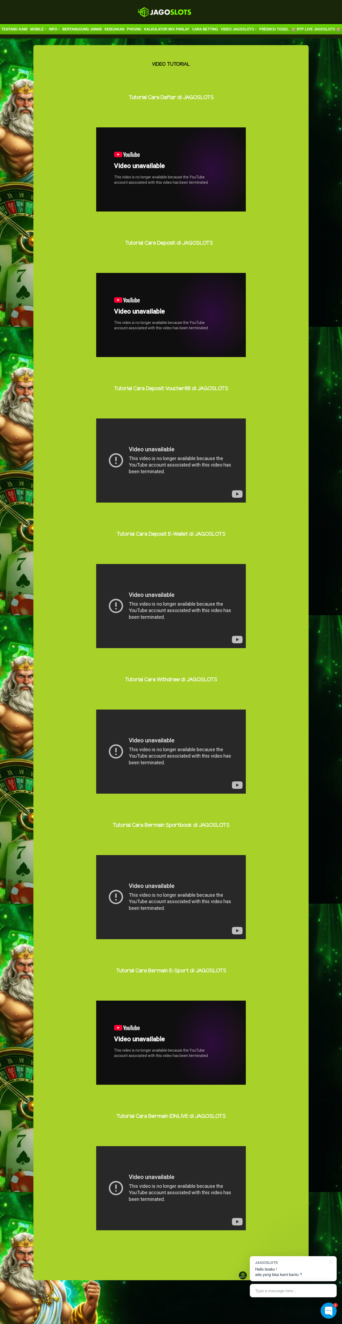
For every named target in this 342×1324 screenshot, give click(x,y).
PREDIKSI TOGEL (274, 29)
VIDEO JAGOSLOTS (237, 29)
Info (53, 29)
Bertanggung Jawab (82, 29)
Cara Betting (205, 29)
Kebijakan (114, 29)
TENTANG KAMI (14, 29)
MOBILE (37, 29)
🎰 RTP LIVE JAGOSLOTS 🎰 (316, 29)
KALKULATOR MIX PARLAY (166, 29)
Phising (134, 29)
